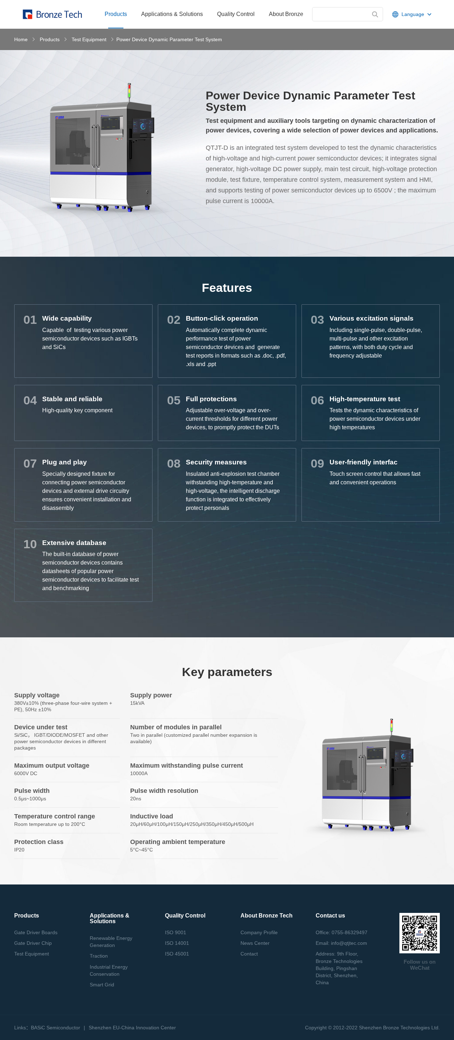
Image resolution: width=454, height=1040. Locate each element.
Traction (99, 956)
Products (50, 39)
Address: (339, 968)
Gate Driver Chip (33, 943)
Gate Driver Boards (35, 932)
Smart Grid (102, 984)
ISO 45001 (177, 954)
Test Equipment (89, 39)
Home (21, 39)
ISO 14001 (177, 943)
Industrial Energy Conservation (109, 970)
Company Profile (259, 932)
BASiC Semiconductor (55, 1027)
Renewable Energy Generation (111, 941)
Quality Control (236, 14)
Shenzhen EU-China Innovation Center (132, 1027)
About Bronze (286, 14)
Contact (249, 954)
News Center (255, 943)
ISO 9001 (175, 932)
